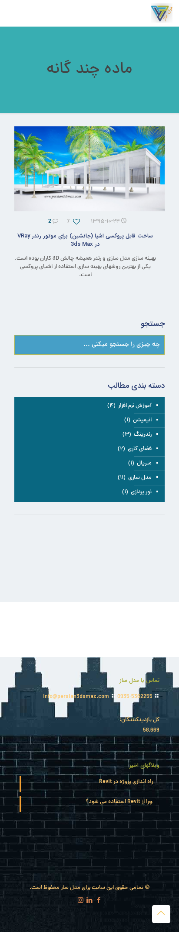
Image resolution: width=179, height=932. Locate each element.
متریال (144, 463)
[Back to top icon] (161, 914)
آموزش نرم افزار (135, 406)
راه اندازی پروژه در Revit (126, 782)
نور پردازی (141, 492)
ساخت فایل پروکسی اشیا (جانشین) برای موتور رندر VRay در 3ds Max (85, 240)
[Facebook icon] (99, 901)
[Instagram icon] (80, 901)
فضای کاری (140, 449)
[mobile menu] (16, 13)
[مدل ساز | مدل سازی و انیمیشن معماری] (161, 13)
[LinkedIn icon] (89, 901)
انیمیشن (142, 420)
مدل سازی (140, 478)
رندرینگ (143, 434)
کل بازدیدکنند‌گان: (138, 720)
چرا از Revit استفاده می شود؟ (119, 802)
